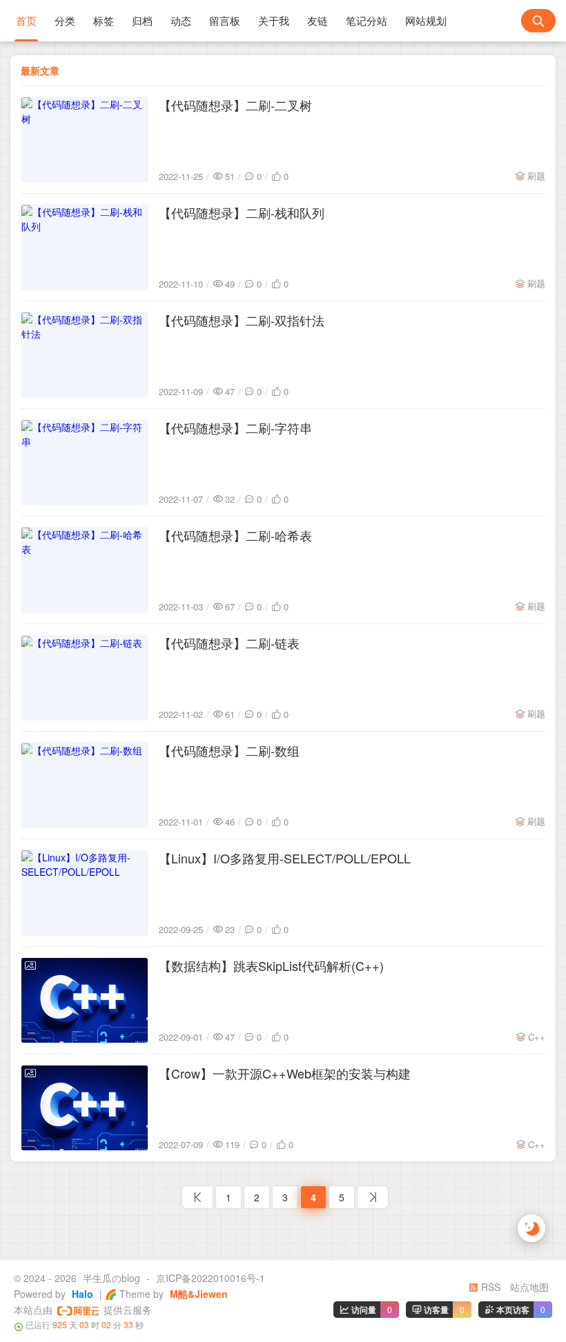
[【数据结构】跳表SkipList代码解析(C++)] (84, 1000)
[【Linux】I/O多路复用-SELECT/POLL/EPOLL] (84, 893)
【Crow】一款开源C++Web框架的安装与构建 (285, 1073)
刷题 (536, 175)
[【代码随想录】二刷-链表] (84, 677)
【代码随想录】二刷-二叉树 (235, 105)
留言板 (224, 20)
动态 (180, 20)
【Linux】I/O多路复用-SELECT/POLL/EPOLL (285, 858)
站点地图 (529, 1287)
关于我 (273, 20)
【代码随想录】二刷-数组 (229, 750)
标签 (103, 20)
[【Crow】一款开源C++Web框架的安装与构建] (84, 1108)
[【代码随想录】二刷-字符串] (84, 462)
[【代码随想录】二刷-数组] (84, 785)
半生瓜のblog (111, 1278)
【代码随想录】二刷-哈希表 (235, 535)
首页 (26, 20)
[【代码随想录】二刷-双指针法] (84, 355)
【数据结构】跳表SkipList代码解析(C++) (271, 965)
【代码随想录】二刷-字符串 (235, 427)
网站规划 (426, 20)
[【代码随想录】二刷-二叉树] (84, 140)
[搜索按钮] (538, 20)
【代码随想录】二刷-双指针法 (241, 320)
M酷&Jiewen (197, 1294)
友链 (317, 20)
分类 (65, 20)
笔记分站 (366, 20)
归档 (142, 20)
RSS (489, 1287)
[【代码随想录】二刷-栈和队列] (84, 247)
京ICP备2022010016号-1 (210, 1278)
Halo (81, 1294)
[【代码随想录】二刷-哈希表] (84, 570)
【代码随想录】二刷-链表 (229, 642)
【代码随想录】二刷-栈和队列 (241, 212)
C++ (536, 1036)
